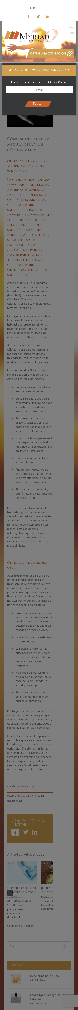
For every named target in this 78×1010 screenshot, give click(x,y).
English (36, 8)
